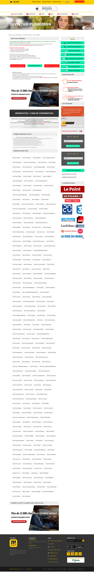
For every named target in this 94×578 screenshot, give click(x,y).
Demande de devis (18, 66)
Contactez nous (53, 562)
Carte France (70, 25)
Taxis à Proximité (18, 14)
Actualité (52, 547)
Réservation (31, 14)
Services (76, 14)
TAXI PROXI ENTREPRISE (74, 54)
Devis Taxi (51, 544)
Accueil (64, 25)
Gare (51, 14)
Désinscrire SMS (53, 559)
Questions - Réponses (61, 569)
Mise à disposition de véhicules (74, 58)
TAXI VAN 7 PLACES (74, 62)
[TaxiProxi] (13, 546)
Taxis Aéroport (63, 14)
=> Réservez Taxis (80, 1)
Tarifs (43, 14)
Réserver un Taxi (53, 553)
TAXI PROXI (29, 569)
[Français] (67, 1)
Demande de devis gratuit (69, 177)
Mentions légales (14, 569)
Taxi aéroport (53, 556)
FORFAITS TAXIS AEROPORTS (74, 170)
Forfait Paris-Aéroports (55, 541)
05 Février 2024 (32, 539)
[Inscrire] (83, 541)
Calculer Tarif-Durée (54, 550)
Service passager (79, 25)
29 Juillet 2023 (32, 545)
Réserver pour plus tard (69, 174)
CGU (19, 569)
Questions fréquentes (74, 70)
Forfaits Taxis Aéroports (35, 65)
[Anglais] (68, 1)
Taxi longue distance (74, 66)
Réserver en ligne (52, 66)
